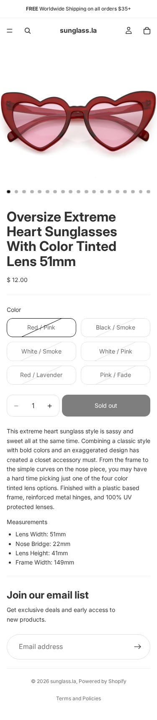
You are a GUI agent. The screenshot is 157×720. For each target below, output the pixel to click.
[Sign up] (138, 647)
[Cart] (147, 30)
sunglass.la (63, 681)
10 (78, 191)
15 (117, 191)
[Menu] (9, 30)
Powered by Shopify (102, 681)
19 (148, 191)
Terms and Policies (78, 698)
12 (94, 191)
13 (102, 191)
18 (140, 191)
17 (132, 191)
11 (86, 191)
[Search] (27, 30)
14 (109, 191)
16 (125, 191)
